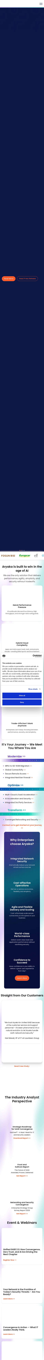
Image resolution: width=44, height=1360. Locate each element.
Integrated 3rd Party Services (19, 802)
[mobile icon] (41, 4)
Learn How (22, 978)
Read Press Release (27, 278)
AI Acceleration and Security (19, 798)
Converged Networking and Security (23, 819)
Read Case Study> (22, 1066)
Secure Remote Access (17, 773)
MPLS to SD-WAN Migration (18, 766)
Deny (22, 702)
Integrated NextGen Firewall (19, 777)
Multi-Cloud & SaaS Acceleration (21, 794)
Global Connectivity (15, 769)
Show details (33, 689)
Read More (8, 278)
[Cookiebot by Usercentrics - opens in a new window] (33, 656)
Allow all (22, 695)
